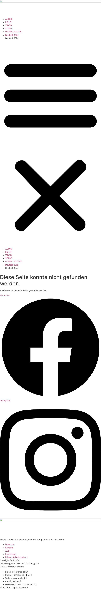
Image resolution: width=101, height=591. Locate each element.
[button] (53, 38)
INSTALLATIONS (13, 31)
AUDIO (8, 19)
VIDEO (8, 25)
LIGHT (8, 22)
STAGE (8, 28)
